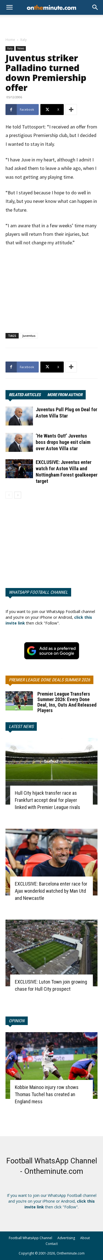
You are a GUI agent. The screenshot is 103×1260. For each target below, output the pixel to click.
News (20, 48)
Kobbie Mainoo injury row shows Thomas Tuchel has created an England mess (47, 1094)
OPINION (16, 1020)
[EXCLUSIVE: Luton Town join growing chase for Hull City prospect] (51, 953)
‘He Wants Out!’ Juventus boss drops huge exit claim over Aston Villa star (63, 442)
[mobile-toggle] (9, 7)
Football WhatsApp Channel (30, 1238)
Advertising (66, 1238)
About (85, 1238)
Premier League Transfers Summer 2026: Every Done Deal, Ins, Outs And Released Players (66, 702)
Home (10, 39)
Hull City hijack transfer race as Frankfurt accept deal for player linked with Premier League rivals (47, 800)
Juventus (28, 336)
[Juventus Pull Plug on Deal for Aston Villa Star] (19, 416)
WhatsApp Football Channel (38, 592)
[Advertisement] (52, 24)
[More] (71, 109)
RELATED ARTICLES (25, 394)
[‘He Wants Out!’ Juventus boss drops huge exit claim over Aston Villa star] (19, 442)
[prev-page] (8, 495)
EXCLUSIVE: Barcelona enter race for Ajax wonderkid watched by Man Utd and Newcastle (51, 891)
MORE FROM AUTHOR (64, 394)
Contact (52, 1243)
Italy (23, 39)
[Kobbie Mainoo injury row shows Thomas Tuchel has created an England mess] (51, 1065)
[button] (95, 7)
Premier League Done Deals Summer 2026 (49, 679)
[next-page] (17, 495)
